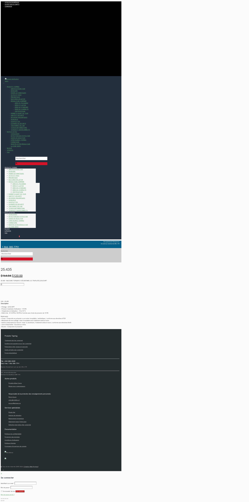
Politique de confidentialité (13, 434)
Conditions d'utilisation (12, 440)
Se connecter (20, 491)
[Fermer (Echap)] (7, 498)
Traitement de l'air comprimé (14, 340)
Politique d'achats (10, 443)
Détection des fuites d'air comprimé (20, 425)
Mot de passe (5, 487)
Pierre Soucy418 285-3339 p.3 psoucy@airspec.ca (15, 400)
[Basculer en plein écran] (3, 498)
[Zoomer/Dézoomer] (1, 498)
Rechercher (19, 156)
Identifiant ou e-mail (7, 483)
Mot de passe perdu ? (7, 495)
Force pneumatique (11, 353)
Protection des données (12, 437)
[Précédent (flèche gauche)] (1, 500)
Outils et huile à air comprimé (14, 350)
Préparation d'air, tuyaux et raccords (16, 347)
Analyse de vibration (15, 415)
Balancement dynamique (16, 418)
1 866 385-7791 (10, 247)
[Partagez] (5, 498)
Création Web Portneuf (31, 466)
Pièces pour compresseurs (17, 386)
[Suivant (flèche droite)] (3, 500)
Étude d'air (12, 412)
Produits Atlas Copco (15, 383)
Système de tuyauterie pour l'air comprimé (18, 343)
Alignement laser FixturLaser (18, 422)
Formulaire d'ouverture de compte (15, 446)
